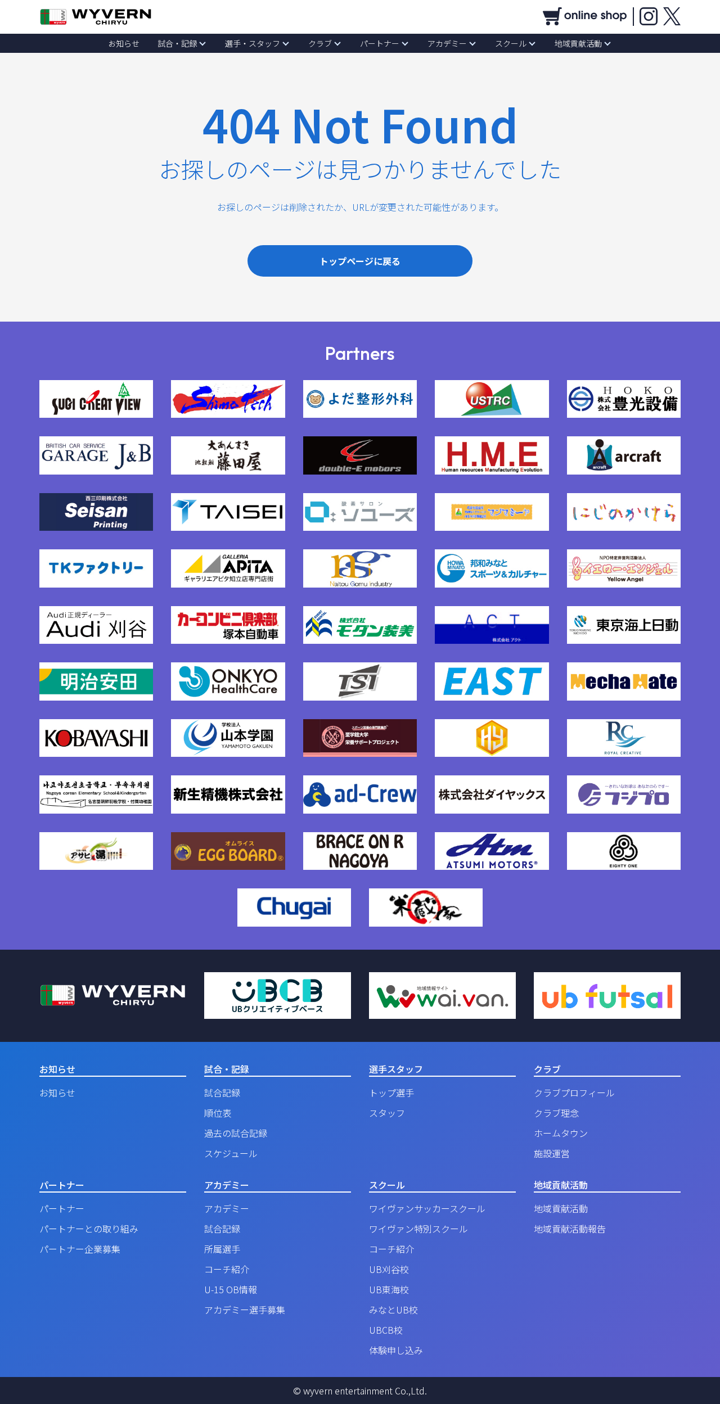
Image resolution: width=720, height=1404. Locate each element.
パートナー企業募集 (79, 1249)
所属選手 (222, 1249)
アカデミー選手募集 (244, 1309)
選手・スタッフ (252, 43)
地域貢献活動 (578, 43)
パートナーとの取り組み (88, 1228)
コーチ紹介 (226, 1269)
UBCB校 (386, 1330)
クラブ (320, 43)
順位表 (217, 1112)
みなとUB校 (393, 1309)
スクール (510, 43)
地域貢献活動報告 (570, 1228)
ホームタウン (561, 1133)
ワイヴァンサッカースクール (427, 1208)
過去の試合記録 (235, 1133)
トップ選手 (391, 1092)
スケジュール (231, 1153)
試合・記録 (177, 43)
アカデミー (447, 43)
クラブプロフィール (574, 1092)
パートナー (379, 43)
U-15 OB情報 (230, 1289)
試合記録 (222, 1092)
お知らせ (124, 43)
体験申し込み (396, 1350)
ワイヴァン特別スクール (418, 1228)
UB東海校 (389, 1289)
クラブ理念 (556, 1112)
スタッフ (387, 1112)
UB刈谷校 (389, 1269)
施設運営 (552, 1153)
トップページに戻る (360, 261)
